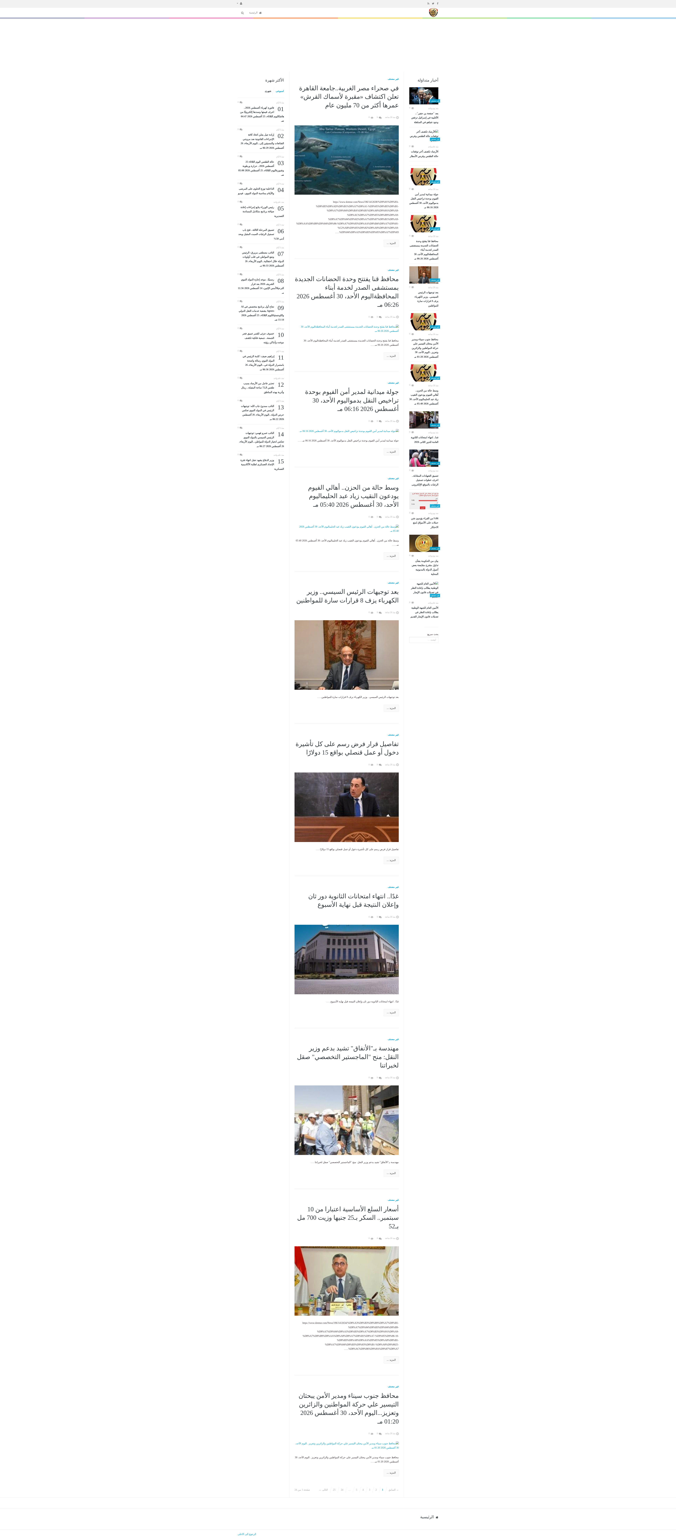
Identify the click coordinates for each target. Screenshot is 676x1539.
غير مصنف (393, 79)
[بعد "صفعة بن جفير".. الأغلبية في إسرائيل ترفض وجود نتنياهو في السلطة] (423, 96)
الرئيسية (253, 12)
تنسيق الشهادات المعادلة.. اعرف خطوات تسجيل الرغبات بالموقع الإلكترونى (425, 480)
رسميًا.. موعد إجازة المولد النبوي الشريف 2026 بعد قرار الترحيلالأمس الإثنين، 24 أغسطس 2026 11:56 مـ (261, 286)
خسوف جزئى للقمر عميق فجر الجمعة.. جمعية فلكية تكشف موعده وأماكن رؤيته (263, 338)
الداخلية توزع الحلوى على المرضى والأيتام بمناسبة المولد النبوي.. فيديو (261, 191)
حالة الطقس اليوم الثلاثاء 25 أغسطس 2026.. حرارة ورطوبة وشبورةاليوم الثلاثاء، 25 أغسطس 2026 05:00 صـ (261, 168)
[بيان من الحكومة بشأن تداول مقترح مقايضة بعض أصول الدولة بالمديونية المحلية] (423, 543)
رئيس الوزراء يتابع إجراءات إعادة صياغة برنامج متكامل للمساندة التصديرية (262, 211)
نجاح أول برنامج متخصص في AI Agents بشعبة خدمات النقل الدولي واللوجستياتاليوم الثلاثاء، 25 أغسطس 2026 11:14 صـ (261, 313)
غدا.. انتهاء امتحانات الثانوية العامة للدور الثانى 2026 (424, 439)
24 (342, 1489)
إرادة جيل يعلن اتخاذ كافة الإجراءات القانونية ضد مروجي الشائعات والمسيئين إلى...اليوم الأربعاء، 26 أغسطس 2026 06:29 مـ (262, 141)
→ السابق (394, 1489)
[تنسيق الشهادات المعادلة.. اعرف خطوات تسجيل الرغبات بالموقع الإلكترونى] (423, 458)
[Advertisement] (338, 45)
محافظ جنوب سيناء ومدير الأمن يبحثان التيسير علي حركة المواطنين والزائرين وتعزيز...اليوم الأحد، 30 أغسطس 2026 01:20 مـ (425, 348)
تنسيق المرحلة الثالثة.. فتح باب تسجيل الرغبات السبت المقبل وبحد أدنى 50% (261, 234)
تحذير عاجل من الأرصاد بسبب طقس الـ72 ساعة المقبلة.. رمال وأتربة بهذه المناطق (262, 387)
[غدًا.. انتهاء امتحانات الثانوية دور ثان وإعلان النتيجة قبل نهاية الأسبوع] (347, 959)
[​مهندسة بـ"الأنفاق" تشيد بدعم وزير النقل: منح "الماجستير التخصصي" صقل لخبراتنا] (347, 1120)
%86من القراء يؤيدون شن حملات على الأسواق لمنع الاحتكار (424, 523)
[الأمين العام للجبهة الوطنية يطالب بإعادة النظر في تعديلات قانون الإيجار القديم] (423, 590)
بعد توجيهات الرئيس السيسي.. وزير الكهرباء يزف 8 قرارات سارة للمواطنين (426, 299)
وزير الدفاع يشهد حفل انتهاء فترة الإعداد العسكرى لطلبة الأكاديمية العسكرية (262, 464)
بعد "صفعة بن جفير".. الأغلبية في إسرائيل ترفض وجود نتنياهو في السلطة (424, 118)
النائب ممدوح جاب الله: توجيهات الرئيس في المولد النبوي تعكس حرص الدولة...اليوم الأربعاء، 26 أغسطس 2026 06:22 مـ (262, 412)
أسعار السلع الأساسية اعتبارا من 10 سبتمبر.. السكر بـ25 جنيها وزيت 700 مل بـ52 (348, 1218)
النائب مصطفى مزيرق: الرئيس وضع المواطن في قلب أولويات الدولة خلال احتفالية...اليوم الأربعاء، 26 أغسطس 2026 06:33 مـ (263, 259)
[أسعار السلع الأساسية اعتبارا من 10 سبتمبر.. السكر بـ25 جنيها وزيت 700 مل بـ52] (347, 1280)
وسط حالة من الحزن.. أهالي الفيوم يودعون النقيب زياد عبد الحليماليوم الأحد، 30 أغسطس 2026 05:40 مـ (423, 397)
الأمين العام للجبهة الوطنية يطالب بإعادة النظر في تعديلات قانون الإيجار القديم (424, 612)
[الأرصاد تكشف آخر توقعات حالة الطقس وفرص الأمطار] (423, 136)
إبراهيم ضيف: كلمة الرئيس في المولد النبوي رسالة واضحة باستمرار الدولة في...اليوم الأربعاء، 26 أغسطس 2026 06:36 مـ (263, 362)
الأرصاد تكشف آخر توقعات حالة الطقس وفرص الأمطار (424, 154)
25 (334, 1489)
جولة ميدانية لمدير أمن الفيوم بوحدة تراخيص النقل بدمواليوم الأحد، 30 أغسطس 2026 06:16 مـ (423, 201)
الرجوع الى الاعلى (247, 1534)
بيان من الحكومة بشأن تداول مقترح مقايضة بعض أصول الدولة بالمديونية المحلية (425, 568)
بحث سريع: (432, 634)
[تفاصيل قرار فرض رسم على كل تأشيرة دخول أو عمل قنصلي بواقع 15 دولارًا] (347, 807)
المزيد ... (391, 243)
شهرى (268, 91)
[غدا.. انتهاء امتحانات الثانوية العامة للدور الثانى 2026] (423, 420)
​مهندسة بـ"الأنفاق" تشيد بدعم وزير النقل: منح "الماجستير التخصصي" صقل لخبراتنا (348, 1057)
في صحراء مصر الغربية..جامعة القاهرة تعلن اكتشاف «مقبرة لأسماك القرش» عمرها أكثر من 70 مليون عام (349, 97)
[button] (239, 3)
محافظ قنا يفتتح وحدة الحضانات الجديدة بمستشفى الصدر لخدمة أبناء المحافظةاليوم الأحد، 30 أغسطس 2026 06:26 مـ (424, 250)
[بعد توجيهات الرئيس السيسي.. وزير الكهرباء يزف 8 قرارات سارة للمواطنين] (423, 275)
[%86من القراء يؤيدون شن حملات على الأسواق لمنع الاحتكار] (423, 500)
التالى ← (323, 1489)
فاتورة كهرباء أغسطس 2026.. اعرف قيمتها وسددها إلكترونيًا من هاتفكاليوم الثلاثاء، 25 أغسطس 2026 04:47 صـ (262, 114)
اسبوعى (280, 91)
